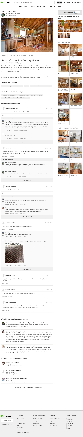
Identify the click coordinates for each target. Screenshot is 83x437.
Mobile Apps (20, 430)
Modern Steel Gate (18, 86)
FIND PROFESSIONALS (39, 6)
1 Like (4, 156)
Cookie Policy (20, 427)
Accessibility (53, 423)
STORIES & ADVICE (58, 6)
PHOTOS (24, 6)
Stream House (61, 57)
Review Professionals (55, 418)
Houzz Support (53, 425)
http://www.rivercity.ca (13, 71)
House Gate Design (6, 86)
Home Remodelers (6, 97)
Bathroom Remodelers (36, 95)
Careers (19, 421)
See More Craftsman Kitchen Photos (68, 128)
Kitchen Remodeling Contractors (21, 97)
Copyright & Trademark (23, 432)
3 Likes (4, 115)
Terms (18, 425)
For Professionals (37, 418)
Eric (59, 73)
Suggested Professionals (56, 421)
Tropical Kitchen (74, 73)
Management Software (39, 421)
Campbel (73, 89)
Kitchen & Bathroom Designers (9, 95)
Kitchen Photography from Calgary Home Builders (63, 90)
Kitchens (26, 86)
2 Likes (4, 193)
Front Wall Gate (48, 86)
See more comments (7, 118)
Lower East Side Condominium (62, 122)
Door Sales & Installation (11, 15)
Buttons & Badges (37, 425)
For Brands (36, 423)
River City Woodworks (13, 14)
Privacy (19, 423)
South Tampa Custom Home (76, 106)
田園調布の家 (74, 57)
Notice (24, 423)
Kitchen (60, 105)
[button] (2, 115)
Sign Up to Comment (26, 142)
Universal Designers (24, 95)
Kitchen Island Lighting (36, 86)
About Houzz (20, 418)
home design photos (32, 387)
